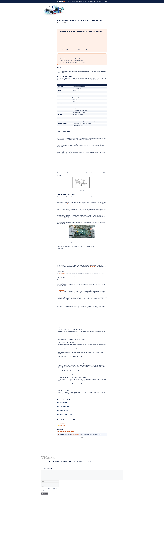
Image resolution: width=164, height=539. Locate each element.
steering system (61, 290)
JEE (94, 1)
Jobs (106, 1)
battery (65, 307)
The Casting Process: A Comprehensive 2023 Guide (49, 458)
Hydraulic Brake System (63, 423)
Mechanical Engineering (82, 1)
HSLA (68, 203)
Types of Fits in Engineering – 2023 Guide (48, 457)
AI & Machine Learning (90, 1)
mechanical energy (93, 266)
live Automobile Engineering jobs (76, 434)
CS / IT (77, 1)
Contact (100, 1)
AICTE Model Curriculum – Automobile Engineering (66, 431)
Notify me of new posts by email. (47, 490)
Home (68, 1)
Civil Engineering (72, 1)
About (97, 1)
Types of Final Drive (62, 425)
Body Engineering (44, 456)
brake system (61, 281)
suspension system (62, 273)
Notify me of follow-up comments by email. (49, 488)
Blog (103, 1)
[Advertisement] (82, 42)
